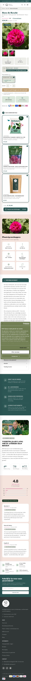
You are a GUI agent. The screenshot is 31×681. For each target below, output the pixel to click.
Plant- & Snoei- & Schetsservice (10, 628)
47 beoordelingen (17, 18)
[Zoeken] (22, 4)
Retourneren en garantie (8, 652)
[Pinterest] (10, 668)
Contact (4, 634)
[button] (5, 53)
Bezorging (4, 649)
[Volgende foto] (26, 36)
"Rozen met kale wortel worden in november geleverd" (13, 1)
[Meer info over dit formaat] (9, 74)
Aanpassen (15, 356)
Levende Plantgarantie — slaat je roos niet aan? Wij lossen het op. (15, 93)
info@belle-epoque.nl (9, 664)
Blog (3, 637)
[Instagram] (3, 668)
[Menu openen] (3, 4)
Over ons (4, 623)
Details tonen (23, 347)
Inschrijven (15, 592)
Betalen (4, 646)
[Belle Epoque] (9, 5)
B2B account (5, 631)
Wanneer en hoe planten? (10, 360)
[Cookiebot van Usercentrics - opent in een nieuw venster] (23, 324)
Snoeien (6, 363)
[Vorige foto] (4, 36)
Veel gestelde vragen (7, 644)
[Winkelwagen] (27, 4)
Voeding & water (8, 366)
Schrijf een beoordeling (10, 500)
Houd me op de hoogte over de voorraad (15, 90)
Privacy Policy (6, 655)
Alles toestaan (15, 352)
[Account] (25, 4)
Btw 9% (7, 8)
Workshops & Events (7, 625)
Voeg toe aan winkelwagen (16, 209)
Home (3, 8)
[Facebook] (7, 668)
